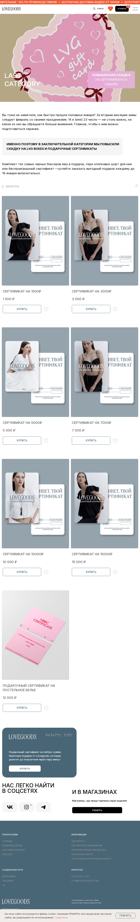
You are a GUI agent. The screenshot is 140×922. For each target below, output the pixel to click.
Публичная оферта (82, 854)
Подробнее (61, 917)
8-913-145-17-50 (80, 876)
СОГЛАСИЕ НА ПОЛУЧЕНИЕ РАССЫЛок (91, 859)
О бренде (7, 841)
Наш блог (7, 854)
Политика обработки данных (88, 850)
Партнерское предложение (86, 845)
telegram (7, 881)
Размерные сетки (12, 845)
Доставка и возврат (14, 850)
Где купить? (78, 841)
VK (3, 885)
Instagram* (9, 876)
